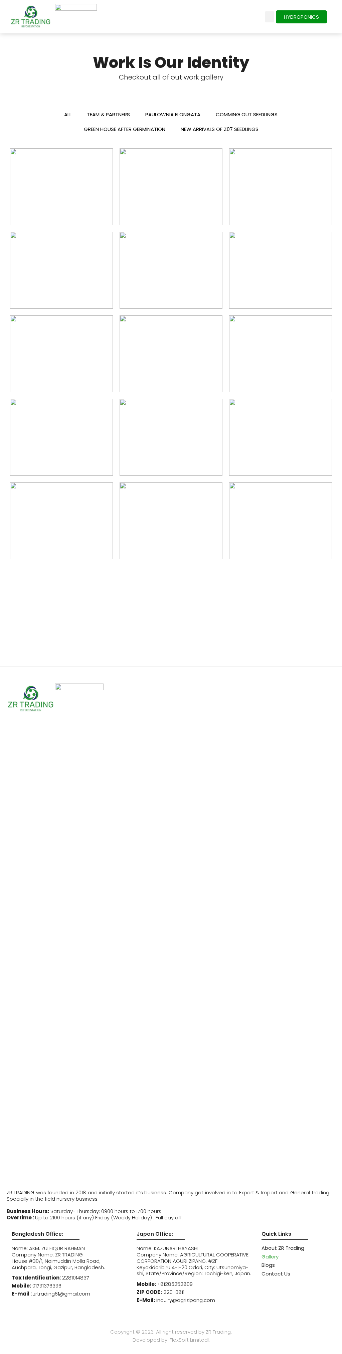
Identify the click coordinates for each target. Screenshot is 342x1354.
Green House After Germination (124, 129)
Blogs (268, 1264)
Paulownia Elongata (172, 114)
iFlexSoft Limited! (189, 1339)
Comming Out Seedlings (247, 114)
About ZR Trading (283, 1247)
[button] (269, 16)
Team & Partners (108, 114)
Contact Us (276, 1273)
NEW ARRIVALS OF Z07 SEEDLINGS (220, 129)
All (67, 114)
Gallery (270, 1256)
